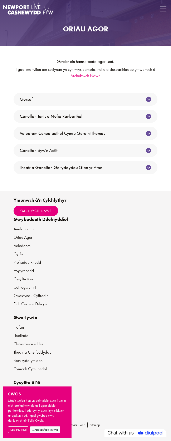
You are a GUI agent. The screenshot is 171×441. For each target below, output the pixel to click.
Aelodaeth (22, 245)
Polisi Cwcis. (36, 420)
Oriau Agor (23, 237)
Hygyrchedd (24, 270)
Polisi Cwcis (77, 425)
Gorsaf (26, 99)
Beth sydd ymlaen (28, 360)
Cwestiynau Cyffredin (31, 295)
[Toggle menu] (163, 9)
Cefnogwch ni (25, 287)
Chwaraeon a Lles (28, 344)
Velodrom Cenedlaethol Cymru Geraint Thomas (62, 133)
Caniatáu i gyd (18, 429)
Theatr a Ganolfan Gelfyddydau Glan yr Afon (61, 167)
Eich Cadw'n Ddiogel (31, 304)
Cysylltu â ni (23, 279)
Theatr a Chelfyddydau (32, 352)
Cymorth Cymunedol (30, 368)
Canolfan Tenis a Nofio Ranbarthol (51, 116)
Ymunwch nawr (36, 211)
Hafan (19, 327)
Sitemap (95, 425)
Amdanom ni (24, 229)
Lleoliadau (22, 335)
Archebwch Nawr (84, 75)
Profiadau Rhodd (27, 262)
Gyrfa (18, 254)
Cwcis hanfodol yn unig (45, 429)
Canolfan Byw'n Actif (38, 150)
